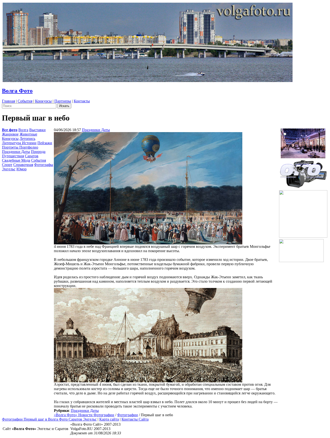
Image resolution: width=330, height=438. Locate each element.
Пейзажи (44, 143)
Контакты (82, 101)
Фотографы (43, 165)
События (25, 101)
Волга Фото (17, 91)
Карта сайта (109, 419)
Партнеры (62, 101)
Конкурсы (43, 101)
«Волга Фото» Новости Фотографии (84, 415)
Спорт (7, 165)
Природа (38, 152)
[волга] (303, 172)
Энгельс (8, 169)
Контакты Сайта (135, 419)
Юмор (21, 169)
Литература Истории (19, 143)
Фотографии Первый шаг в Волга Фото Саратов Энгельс (49, 419)
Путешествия (13, 156)
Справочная (23, 165)
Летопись (27, 138)
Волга (23, 130)
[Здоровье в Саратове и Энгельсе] (303, 142)
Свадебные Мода (16, 160)
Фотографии (127, 415)
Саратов (31, 156)
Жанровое (10, 134)
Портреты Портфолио (20, 147)
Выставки (37, 130)
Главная (8, 101)
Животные (28, 134)
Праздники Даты (16, 152)
